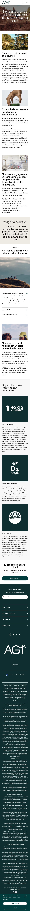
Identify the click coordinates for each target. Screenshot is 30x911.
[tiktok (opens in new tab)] (20, 634)
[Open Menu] (26, 2)
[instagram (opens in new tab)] (10, 634)
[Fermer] (25, 896)
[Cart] (23, 2)
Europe (15, 907)
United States (15, 903)
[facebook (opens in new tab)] (13, 634)
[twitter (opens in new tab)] (17, 634)
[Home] (6, 2)
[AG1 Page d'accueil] (15, 649)
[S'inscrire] (26, 597)
